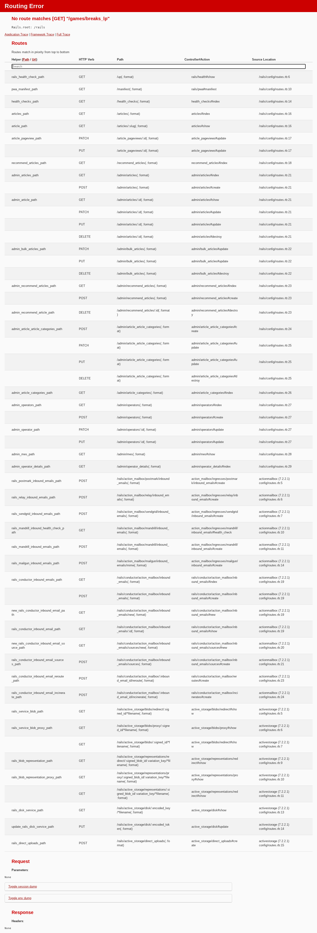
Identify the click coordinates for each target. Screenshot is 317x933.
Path (26, 59)
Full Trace (63, 34)
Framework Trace (42, 34)
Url (34, 59)
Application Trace (16, 34)
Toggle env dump (19, 898)
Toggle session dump (22, 886)
